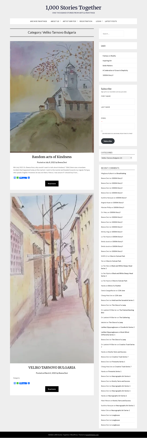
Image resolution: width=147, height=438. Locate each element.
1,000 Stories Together (73, 7)
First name (106, 96)
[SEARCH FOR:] (118, 34)
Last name (105, 107)
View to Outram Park (117, 256)
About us (55, 21)
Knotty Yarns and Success (117, 352)
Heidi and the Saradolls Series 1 (123, 300)
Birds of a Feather (114, 286)
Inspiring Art (107, 61)
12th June (121, 290)
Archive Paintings (38, 21)
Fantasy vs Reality (109, 56)
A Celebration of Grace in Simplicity (115, 70)
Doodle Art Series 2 (127, 327)
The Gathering (124, 317)
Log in (103, 46)
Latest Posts (111, 21)
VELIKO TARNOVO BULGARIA (51, 367)
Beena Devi (62, 162)
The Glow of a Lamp (119, 305)
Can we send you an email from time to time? (117, 133)
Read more (52, 184)
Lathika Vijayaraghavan (109, 327)
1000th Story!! (108, 75)
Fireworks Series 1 (118, 362)
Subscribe (108, 141)
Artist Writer (69, 21)
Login (98, 21)
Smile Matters (108, 66)
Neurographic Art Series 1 (121, 386)
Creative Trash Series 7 (120, 357)
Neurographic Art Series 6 (121, 376)
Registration (86, 21)
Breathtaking (121, 173)
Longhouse (116, 415)
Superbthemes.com (92, 435)
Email (103, 118)
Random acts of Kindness (52, 157)
